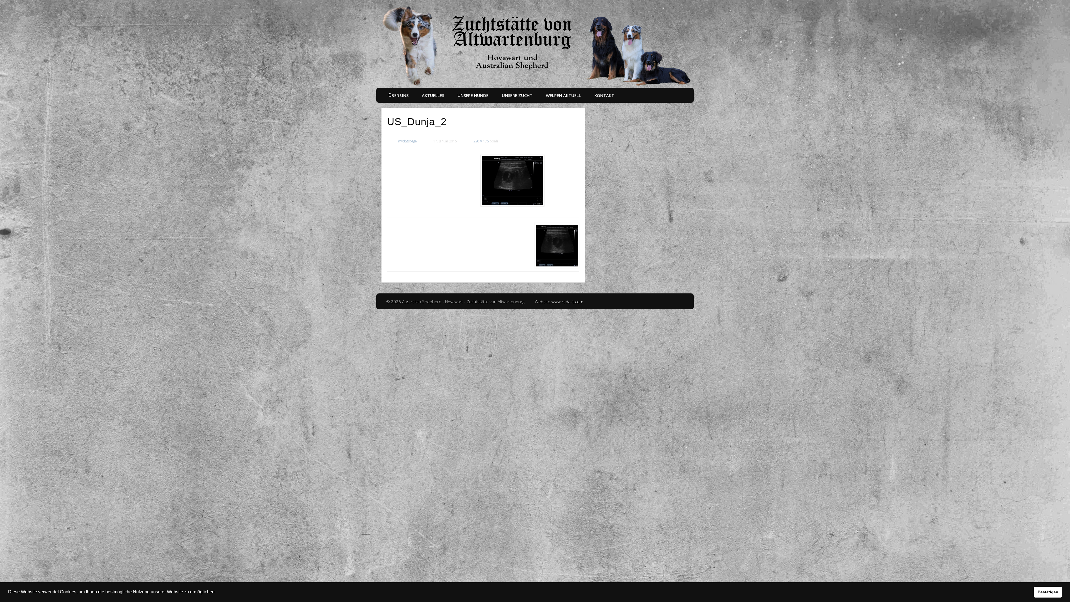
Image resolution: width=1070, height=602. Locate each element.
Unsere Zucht (517, 95)
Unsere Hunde (473, 95)
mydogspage (407, 141)
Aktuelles (433, 95)
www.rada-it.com (567, 301)
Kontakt (604, 95)
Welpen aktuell (563, 95)
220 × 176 (481, 141)
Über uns (398, 95)
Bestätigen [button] (1048, 592)
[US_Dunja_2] (512, 181)
